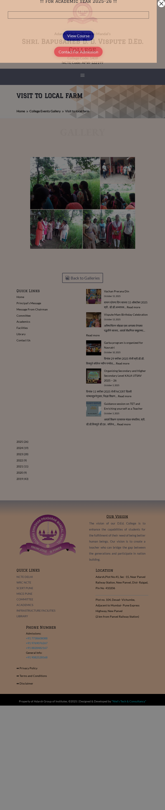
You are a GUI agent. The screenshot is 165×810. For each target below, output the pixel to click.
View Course (78, 60)
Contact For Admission (78, 76)
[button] (161, 3)
